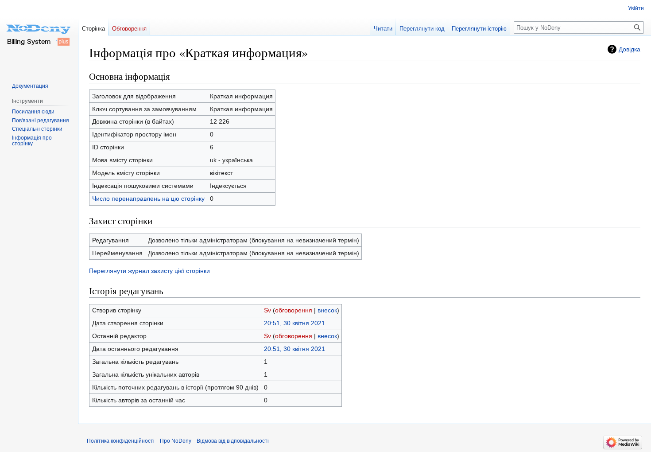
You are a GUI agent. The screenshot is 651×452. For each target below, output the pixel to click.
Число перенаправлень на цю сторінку (148, 198)
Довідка (629, 49)
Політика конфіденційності (121, 441)
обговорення (293, 310)
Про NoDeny (175, 441)
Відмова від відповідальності (233, 441)
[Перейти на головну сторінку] (39, 35)
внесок (327, 310)
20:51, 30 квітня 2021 (294, 323)
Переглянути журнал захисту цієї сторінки (149, 270)
